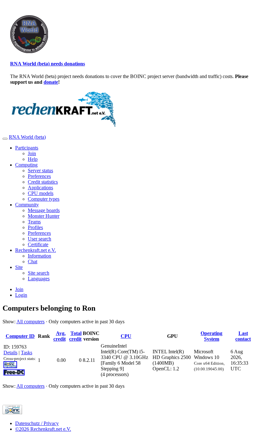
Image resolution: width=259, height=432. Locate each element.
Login (21, 295)
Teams (34, 221)
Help (33, 159)
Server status (40, 170)
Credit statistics (43, 182)
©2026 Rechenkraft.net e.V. (43, 429)
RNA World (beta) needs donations (47, 63)
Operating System (211, 336)
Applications (40, 187)
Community (27, 204)
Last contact (243, 336)
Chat (32, 261)
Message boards (44, 210)
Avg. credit (59, 336)
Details (10, 352)
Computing (26, 164)
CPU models (40, 193)
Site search (38, 273)
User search (39, 238)
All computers (30, 321)
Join (32, 153)
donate (51, 82)
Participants (26, 147)
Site (19, 267)
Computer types (43, 199)
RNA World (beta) (27, 137)
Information (39, 256)
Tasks (26, 352)
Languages (39, 278)
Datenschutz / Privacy (37, 423)
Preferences (39, 176)
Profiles (35, 227)
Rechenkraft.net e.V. (35, 250)
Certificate (38, 244)
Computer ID (20, 336)
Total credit (75, 336)
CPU (126, 336)
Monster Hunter (43, 216)
